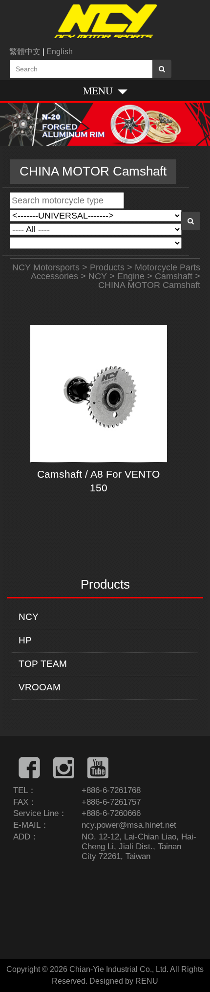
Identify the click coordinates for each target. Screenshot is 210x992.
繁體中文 (25, 51)
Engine (131, 276)
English (59, 51)
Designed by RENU (123, 981)
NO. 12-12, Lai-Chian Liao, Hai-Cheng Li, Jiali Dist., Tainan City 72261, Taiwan (139, 846)
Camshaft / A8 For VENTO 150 (98, 480)
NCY (29, 617)
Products (107, 267)
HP (25, 640)
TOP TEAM (43, 664)
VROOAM (40, 687)
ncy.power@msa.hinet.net (129, 825)
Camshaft (173, 276)
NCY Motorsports (46, 267)
